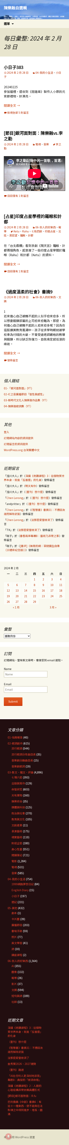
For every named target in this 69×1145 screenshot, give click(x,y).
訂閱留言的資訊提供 (16, 444)
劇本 (14, 913)
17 (51, 590)
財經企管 (17, 843)
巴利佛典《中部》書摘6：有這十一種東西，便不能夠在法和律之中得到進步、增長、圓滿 (25, 1108)
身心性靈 (17, 849)
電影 (14, 861)
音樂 (46, 144)
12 (8, 590)
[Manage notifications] (8, 1136)
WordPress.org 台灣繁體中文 (21, 450)
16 (43, 590)
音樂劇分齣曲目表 (22, 760)
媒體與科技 (18, 807)
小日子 (16, 896)
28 (25, 602)
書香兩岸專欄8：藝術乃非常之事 (39, 536)
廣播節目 (17, 925)
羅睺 (22, 235)
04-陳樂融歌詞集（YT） (18, 406)
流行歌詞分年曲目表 (24, 754)
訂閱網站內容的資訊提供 (18, 438)
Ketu (16, 231)
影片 (14, 984)
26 (8, 602)
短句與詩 (17, 996)
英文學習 (17, 943)
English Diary (20, 890)
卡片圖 (16, 919)
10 (51, 585)
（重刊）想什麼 (34, 492)
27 (17, 602)
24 (51, 596)
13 (17, 590)
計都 (30, 235)
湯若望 (13, 235)
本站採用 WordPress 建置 (19, 1137)
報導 (14, 978)
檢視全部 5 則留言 (18, 112)
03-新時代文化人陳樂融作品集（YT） (26, 400)
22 (34, 596)
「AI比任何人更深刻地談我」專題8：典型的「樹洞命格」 (25, 1078)
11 (60, 585)
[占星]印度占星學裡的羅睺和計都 (33, 219)
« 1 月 (16, 607)
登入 (6, 432)
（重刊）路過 (16, 1070)
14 (25, 590)
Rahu (25, 231)
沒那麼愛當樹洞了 (42, 520)
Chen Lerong (15, 498)
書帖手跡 (17, 931)
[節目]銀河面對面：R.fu (22, 1096)
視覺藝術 (17, 837)
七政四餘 (36, 231)
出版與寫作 (18, 783)
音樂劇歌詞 (18, 766)
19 (8, 596)
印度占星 (50, 231)
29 (34, 602)
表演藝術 (17, 831)
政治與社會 (18, 813)
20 (17, 596)
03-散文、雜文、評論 (20, 772)
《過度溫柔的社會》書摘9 (28, 291)
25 (60, 596)
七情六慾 (17, 777)
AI (13, 966)
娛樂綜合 (17, 801)
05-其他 (12, 908)
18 (60, 590)
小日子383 (13, 67)
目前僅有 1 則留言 (18, 196)
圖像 (14, 972)
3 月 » (53, 607)
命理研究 (17, 789)
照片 (14, 937)
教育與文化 (18, 819)
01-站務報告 (15, 737)
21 (25, 596)
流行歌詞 (17, 748)
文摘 (14, 990)
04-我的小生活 (44, 73)
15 (34, 590)
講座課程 (17, 955)
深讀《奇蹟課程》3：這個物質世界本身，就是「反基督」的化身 (34, 478)
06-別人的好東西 (45, 227)
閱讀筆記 (17, 855)
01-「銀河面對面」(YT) (18, 388)
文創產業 (17, 825)
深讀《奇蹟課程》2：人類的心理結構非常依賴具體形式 (24, 1088)
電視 (38, 144)
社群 (14, 1002)
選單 (7, 23)
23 (43, 596)
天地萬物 (17, 795)
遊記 (14, 902)
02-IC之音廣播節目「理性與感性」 (24, 394)
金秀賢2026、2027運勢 (22, 1064)
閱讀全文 (12, 105)
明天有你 (30, 486)
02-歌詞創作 (15, 743)
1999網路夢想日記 (23, 884)
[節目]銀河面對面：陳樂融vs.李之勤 (33, 135)
